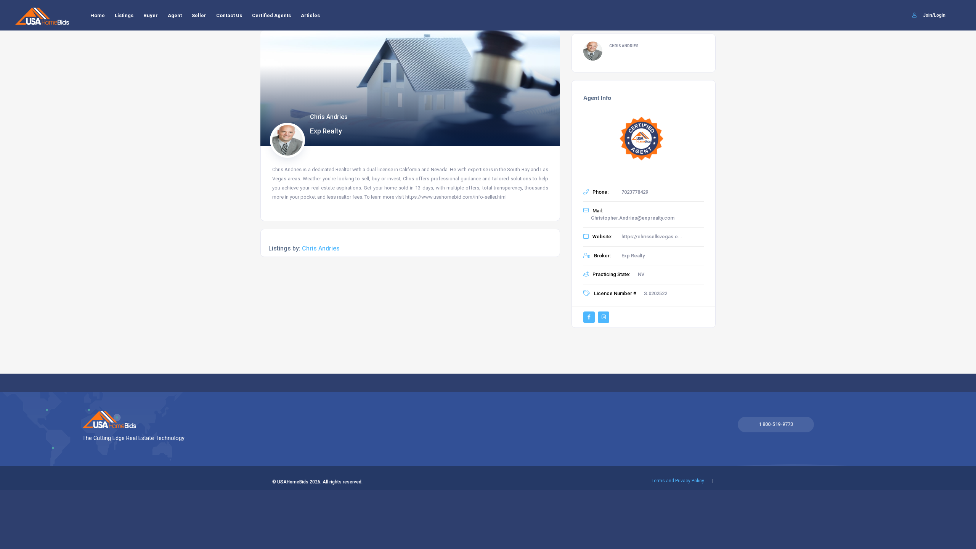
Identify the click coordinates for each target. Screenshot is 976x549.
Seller (199, 15)
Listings (124, 15)
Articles (310, 15)
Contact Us (229, 15)
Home (97, 15)
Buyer (150, 15)
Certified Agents (271, 15)
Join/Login (934, 15)
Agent (175, 15)
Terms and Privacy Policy (678, 480)
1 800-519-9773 (776, 424)
